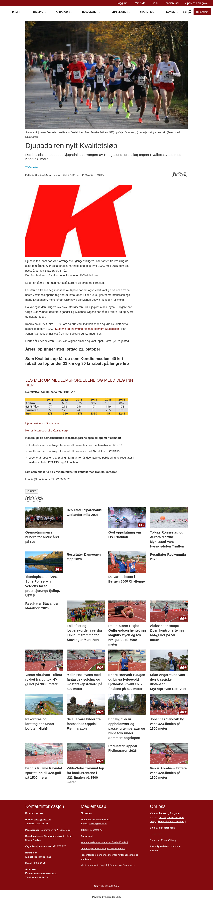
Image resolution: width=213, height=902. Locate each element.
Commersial (115, 865)
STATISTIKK (147, 11)
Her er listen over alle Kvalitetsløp (46, 430)
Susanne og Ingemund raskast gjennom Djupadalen (87, 328)
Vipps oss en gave (196, 3)
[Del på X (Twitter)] (179, 174)
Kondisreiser (171, 3)
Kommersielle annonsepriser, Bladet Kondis (104, 842)
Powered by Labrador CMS (106, 897)
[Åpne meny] (189, 11)
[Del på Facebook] (174, 174)
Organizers (128, 865)
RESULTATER (89, 11)
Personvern (156, 834)
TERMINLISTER (118, 11)
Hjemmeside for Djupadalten (42, 423)
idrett (31, 491)
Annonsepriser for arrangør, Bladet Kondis (103, 848)
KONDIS (170, 11)
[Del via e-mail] (184, 174)
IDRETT (15, 11)
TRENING (38, 11)
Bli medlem (202, 11)
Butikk (154, 3)
